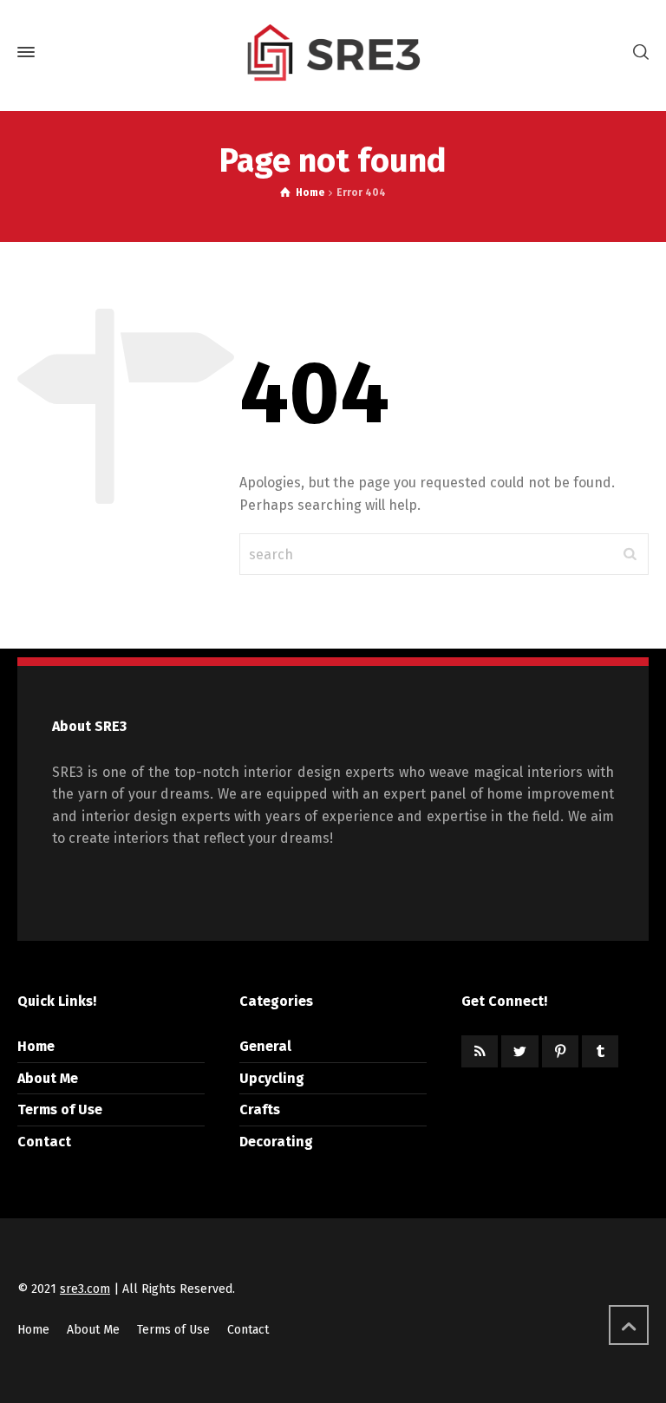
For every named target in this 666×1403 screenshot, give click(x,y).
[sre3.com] (333, 52)
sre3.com (85, 1289)
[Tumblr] (600, 1051)
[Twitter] (519, 1051)
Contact (44, 1141)
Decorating (276, 1141)
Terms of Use (59, 1109)
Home (36, 1046)
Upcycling (271, 1078)
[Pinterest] (560, 1051)
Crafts (259, 1109)
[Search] (637, 52)
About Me (47, 1078)
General (265, 1046)
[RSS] (479, 1051)
